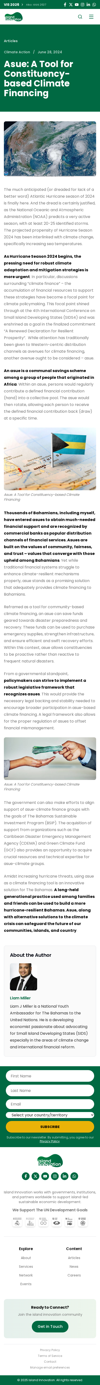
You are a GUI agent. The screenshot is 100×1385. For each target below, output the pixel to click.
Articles (11, 41)
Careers (74, 1275)
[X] (35, 1176)
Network (26, 1275)
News (74, 1266)
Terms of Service (50, 1356)
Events (26, 1284)
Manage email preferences (50, 1367)
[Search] (80, 16)
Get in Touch (50, 1326)
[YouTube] (77, 5)
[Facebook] (65, 5)
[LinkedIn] (88, 5)
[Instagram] (82, 5)
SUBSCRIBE (50, 1126)
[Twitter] (71, 5)
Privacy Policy (50, 1141)
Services (26, 1266)
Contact (50, 1362)
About (26, 1257)
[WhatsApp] (94, 5)
